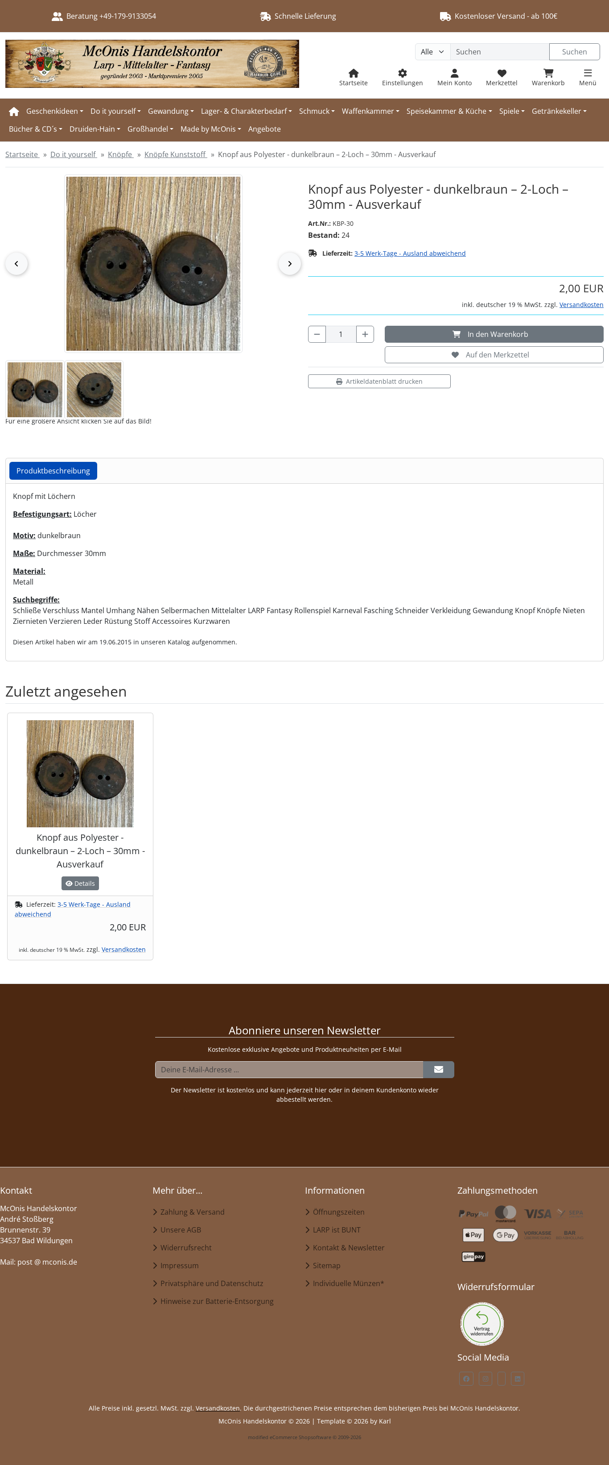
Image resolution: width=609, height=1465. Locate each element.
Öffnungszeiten (337, 1212)
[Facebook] (466, 1379)
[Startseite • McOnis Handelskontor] (152, 65)
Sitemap (325, 1265)
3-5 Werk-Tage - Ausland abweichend (410, 253)
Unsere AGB (179, 1230)
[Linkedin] (517, 1379)
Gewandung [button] (168, 111)
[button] (35, 389)
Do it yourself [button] (113, 111)
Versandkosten (582, 304)
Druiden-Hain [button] (92, 129)
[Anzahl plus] (365, 334)
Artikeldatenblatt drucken (384, 381)
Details (84, 883)
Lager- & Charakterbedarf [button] (244, 111)
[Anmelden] (438, 1069)
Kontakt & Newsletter (347, 1248)
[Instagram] (485, 1379)
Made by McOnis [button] (208, 129)
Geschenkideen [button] (52, 111)
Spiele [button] (509, 111)
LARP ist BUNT (335, 1230)
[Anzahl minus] (317, 334)
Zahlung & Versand (191, 1212)
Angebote (264, 129)
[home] (14, 111)
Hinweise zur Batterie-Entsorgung (215, 1301)
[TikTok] (502, 1379)
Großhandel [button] (148, 129)
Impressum (178, 1265)
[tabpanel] (304, 569)
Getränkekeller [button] (556, 111)
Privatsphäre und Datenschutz (210, 1283)
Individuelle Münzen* (346, 1283)
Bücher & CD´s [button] (33, 129)
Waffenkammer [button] (368, 111)
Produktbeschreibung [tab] (53, 471)
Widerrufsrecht (184, 1248)
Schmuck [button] (314, 111)
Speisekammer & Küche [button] (446, 111)
